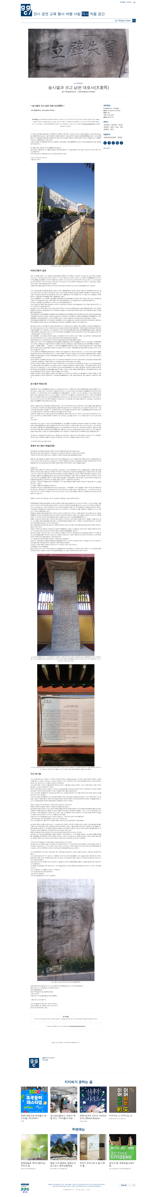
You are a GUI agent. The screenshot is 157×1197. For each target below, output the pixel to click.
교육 (53, 14)
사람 (77, 14)
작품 (93, 14)
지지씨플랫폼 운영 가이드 (68, 1189)
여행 (69, 14)
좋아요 (121, 143)
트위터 (105, 143)
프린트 (117, 143)
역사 (85, 14)
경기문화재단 (123, 2)
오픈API (88, 1189)
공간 (101, 14)
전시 (36, 14)
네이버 (113, 143)
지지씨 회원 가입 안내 (80, 1189)
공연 (44, 14)
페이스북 (109, 143)
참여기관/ (129, 2)
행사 (61, 14)
